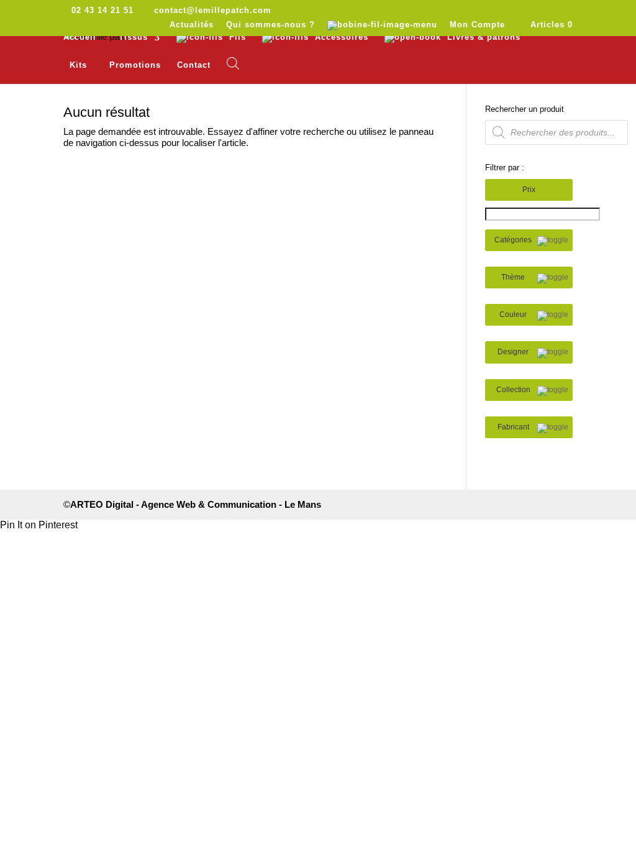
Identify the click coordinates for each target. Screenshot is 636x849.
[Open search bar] (233, 63)
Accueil (79, 37)
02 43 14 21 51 (102, 10)
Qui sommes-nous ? (270, 25)
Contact (194, 65)
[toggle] (552, 241)
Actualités (192, 25)
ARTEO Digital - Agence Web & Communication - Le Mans (195, 504)
